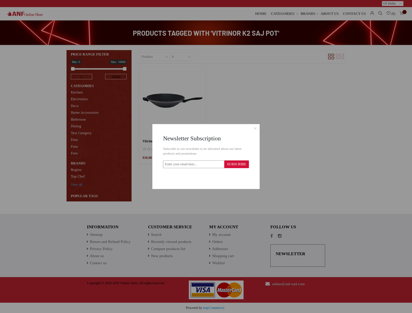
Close (255, 128)
